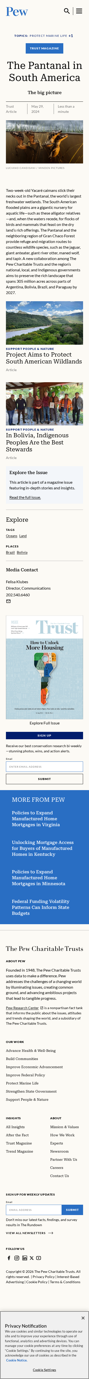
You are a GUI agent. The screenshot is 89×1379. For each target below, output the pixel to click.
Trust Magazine (44, 48)
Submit (44, 779)
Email (9, 759)
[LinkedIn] (25, 1258)
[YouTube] (39, 1258)
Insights (13, 1118)
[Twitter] (32, 1258)
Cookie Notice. (16, 1360)
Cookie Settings (44, 1370)
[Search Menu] (67, 11)
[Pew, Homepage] (17, 11)
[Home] (44, 948)
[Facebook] (9, 1258)
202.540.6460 (18, 594)
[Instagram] (17, 1258)
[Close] (83, 1318)
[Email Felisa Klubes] (8, 601)
